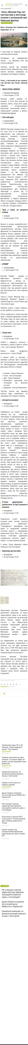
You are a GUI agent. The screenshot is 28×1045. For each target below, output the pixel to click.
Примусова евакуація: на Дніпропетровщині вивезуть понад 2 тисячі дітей (12, 774)
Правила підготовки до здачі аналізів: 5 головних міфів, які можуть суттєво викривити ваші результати (14, 760)
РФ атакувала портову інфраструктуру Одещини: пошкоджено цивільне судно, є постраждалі (13, 807)
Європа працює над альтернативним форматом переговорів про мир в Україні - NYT (14, 833)
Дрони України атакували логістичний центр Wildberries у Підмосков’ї (14, 795)
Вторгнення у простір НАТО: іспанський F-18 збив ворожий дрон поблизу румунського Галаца (13, 820)
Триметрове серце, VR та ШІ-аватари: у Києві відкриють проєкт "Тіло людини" (12, 747)
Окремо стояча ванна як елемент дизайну (11, 784)
